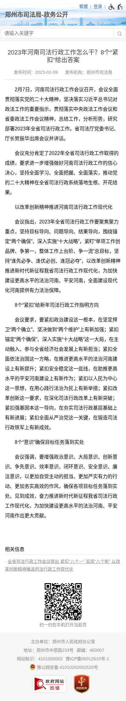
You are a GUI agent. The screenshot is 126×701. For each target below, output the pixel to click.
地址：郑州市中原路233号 (49, 650)
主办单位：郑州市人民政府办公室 (63, 641)
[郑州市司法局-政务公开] (63, 15)
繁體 (83, 6)
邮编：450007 (90, 650)
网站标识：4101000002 (40, 658)
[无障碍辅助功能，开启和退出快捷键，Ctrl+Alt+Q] (116, 6)
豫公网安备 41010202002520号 (67, 667)
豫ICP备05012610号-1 (87, 658)
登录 (98, 6)
